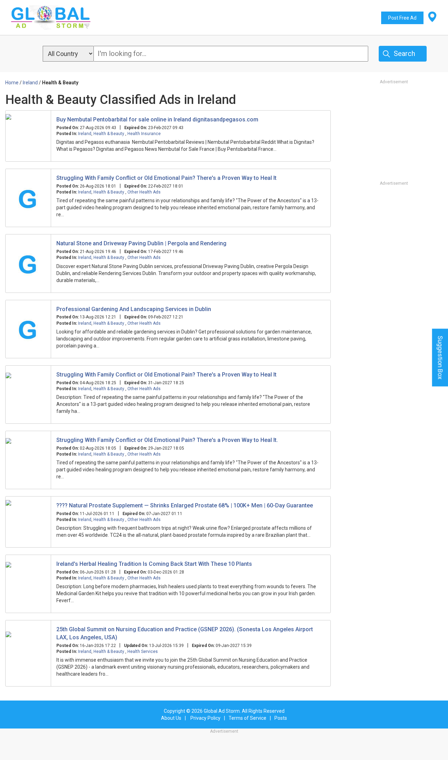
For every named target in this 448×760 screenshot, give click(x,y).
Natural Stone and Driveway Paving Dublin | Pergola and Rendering (141, 243)
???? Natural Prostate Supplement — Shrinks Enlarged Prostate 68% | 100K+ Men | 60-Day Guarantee (184, 505)
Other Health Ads (144, 192)
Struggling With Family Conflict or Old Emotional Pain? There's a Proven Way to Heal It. (167, 440)
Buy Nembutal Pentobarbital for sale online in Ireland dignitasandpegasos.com (157, 119)
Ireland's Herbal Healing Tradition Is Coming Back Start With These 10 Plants (154, 564)
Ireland (84, 133)
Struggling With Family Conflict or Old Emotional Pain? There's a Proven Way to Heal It (166, 178)
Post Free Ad (402, 18)
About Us (171, 718)
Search (404, 53)
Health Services (142, 651)
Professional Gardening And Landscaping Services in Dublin (133, 309)
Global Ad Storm (222, 711)
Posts (280, 718)
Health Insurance (144, 133)
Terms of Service (247, 718)
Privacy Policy (205, 718)
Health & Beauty (109, 133)
